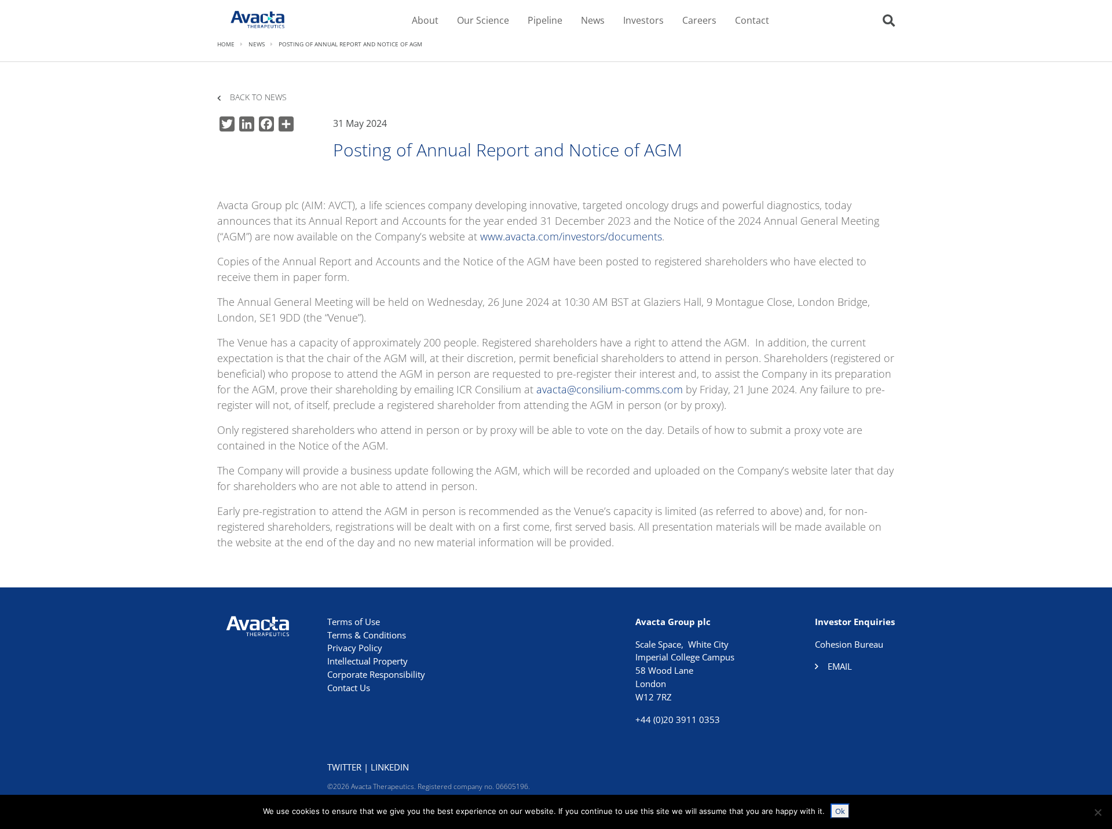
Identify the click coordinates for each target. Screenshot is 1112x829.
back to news (258, 98)
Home (226, 44)
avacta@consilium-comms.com (609, 389)
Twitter (344, 767)
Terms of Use (353, 621)
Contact (752, 20)
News (593, 20)
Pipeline (545, 20)
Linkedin (390, 767)
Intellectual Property (367, 661)
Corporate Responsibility (376, 674)
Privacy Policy (354, 647)
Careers (699, 20)
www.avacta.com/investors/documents (571, 236)
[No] (1097, 812)
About (425, 20)
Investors (643, 20)
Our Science (483, 20)
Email (840, 666)
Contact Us (348, 687)
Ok (840, 811)
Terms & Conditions (366, 635)
